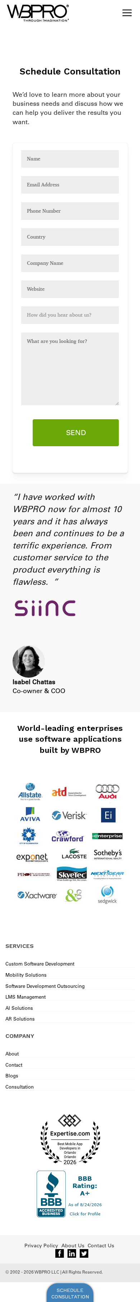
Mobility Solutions (26, 975)
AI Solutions (19, 1008)
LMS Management (25, 997)
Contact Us (101, 1245)
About (12, 1053)
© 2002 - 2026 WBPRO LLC (32, 1272)
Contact (13, 1065)
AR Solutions (20, 1019)
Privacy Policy (41, 1245)
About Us (72, 1245)
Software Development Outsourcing (45, 986)
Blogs (11, 1075)
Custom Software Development (39, 963)
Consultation (19, 1087)
